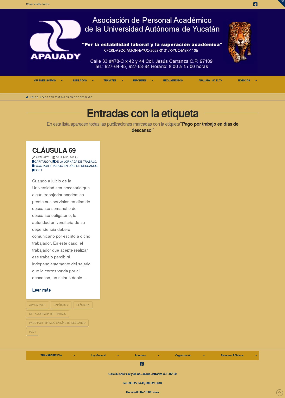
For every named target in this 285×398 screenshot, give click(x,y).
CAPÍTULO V (42, 161)
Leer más (41, 290)
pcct (38, 170)
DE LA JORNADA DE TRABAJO (75, 161)
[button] (281, 3)
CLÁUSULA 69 (54, 150)
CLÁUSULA (83, 305)
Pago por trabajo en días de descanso (65, 166)
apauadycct (37, 305)
